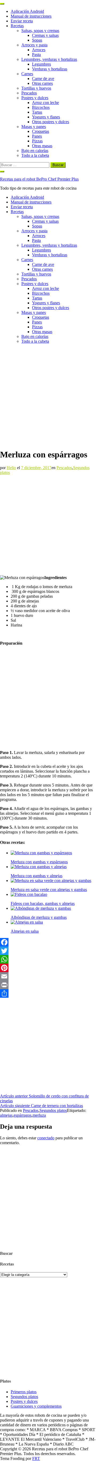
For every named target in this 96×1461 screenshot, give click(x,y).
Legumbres (41, 64)
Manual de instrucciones (31, 16)
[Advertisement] (48, 396)
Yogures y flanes (46, 117)
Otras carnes (42, 83)
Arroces (38, 49)
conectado (45, 1138)
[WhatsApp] (48, 959)
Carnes (27, 73)
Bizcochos (41, 107)
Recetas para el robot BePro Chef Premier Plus (39, 179)
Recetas (17, 25)
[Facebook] (48, 942)
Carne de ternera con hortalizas (41, 1105)
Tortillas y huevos (36, 88)
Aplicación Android (27, 11)
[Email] (48, 976)
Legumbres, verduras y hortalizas (49, 59)
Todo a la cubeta (35, 155)
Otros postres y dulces (50, 121)
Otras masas (42, 145)
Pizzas (37, 141)
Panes (37, 136)
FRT (36, 1458)
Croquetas (40, 131)
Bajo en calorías (34, 150)
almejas (6, 1115)
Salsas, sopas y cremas (40, 30)
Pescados (29, 93)
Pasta (36, 54)
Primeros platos (24, 1392)
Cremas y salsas (45, 35)
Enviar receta (22, 21)
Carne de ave (43, 78)
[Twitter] (48, 951)
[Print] (48, 985)
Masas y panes (33, 126)
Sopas (37, 40)
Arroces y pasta (34, 45)
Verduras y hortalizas (49, 69)
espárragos (22, 1115)
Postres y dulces (34, 97)
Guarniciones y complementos (36, 1406)
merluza (39, 1115)
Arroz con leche (45, 102)
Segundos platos (53, 1110)
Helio (11, 467)
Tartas (37, 112)
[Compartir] (48, 993)
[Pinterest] (48, 968)
